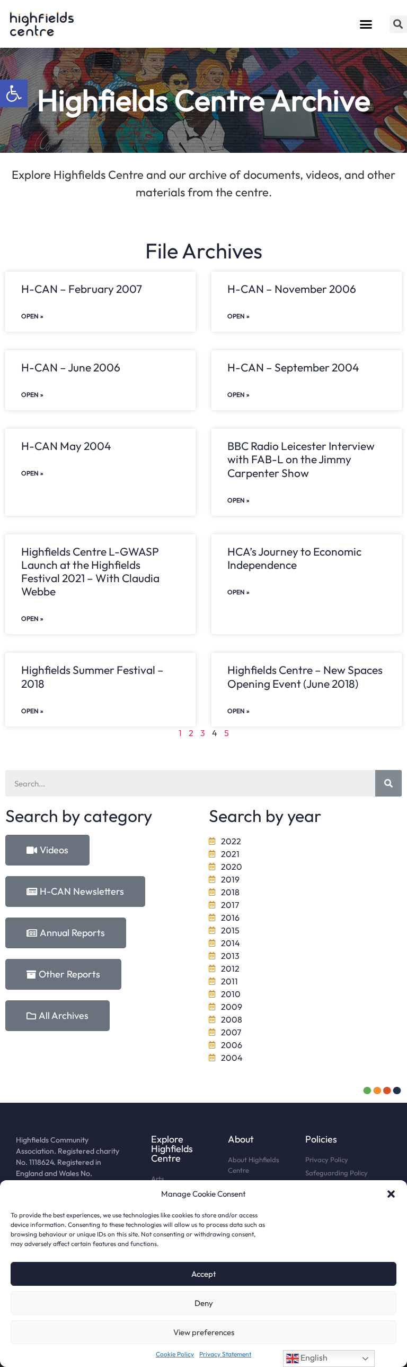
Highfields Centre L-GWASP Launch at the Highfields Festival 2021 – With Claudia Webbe (90, 571)
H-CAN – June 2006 (70, 367)
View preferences (203, 1332)
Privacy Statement (225, 1354)
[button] (14, 93)
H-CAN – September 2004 (293, 367)
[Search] (388, 783)
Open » (32, 316)
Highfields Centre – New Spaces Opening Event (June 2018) (305, 676)
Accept (203, 1274)
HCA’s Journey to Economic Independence (294, 558)
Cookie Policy (175, 1354)
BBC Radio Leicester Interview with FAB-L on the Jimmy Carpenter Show (301, 459)
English (313, 1357)
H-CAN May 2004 (66, 446)
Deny (203, 1303)
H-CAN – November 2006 (291, 289)
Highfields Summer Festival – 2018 (92, 676)
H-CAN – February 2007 (81, 289)
